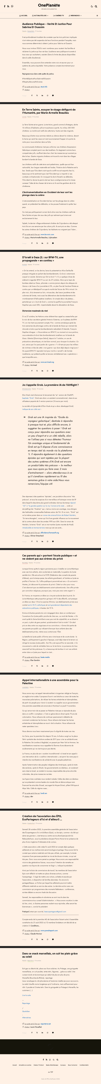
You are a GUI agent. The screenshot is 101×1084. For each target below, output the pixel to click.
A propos (63, 1065)
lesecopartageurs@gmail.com (55, 911)
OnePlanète (49, 5)
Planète (24, 31)
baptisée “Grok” (28, 398)
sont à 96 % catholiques (36, 605)
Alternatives (26, 1017)
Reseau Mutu (30, 31)
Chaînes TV (59, 15)
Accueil (24, 15)
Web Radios (75, 15)
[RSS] (8, 6)
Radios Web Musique (52, 1065)
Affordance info (26, 389)
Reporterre (30, 960)
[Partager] (31, 95)
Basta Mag (25, 562)
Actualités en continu (25, 1065)
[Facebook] (4, 6)
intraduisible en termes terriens (33, 527)
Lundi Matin (25, 687)
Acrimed (24, 264)
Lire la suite (26, 995)
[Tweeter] (37, 95)
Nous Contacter (72, 1065)
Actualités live (40, 15)
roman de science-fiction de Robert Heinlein (59, 515)
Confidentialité (84, 1065)
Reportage (26, 1003)
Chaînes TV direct (39, 1065)
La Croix (24, 117)
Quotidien (26, 1011)
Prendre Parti (31, 823)
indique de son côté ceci (31, 409)
